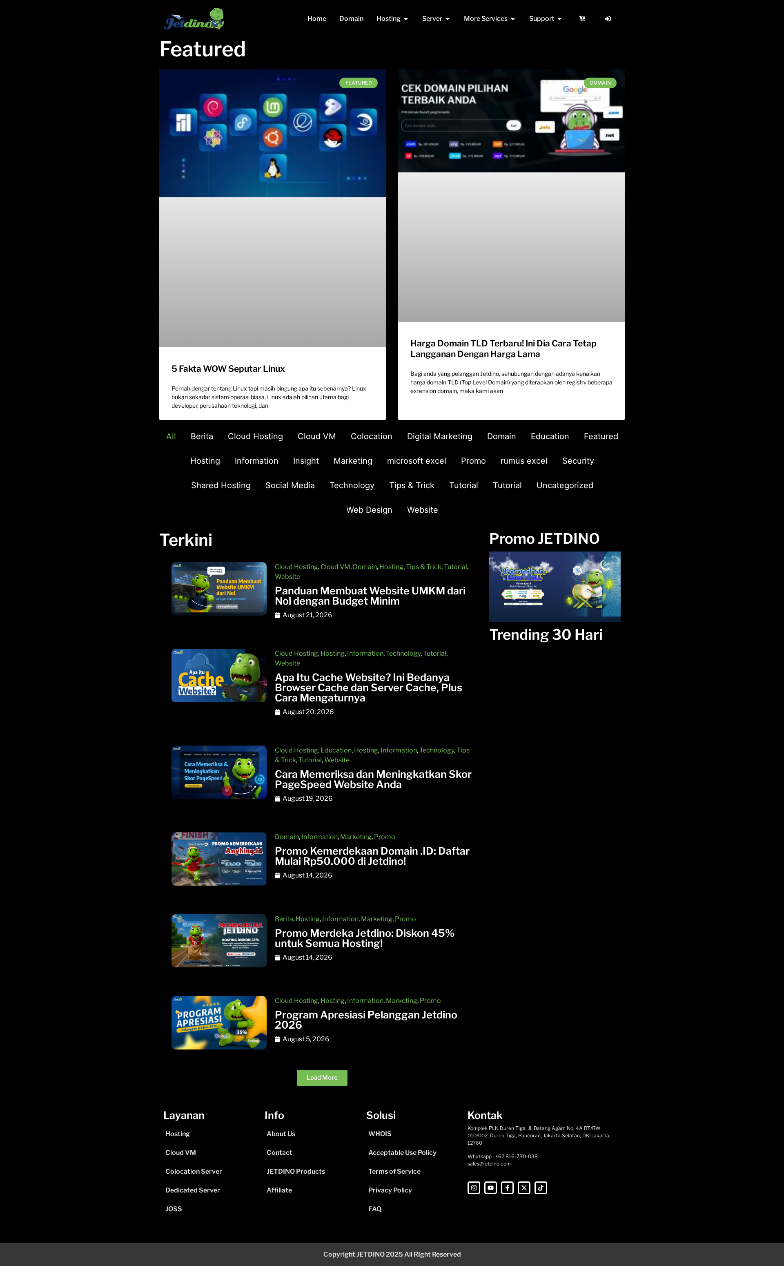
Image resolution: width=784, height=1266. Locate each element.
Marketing (353, 461)
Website (422, 510)
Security (578, 461)
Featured (601, 436)
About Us (281, 1134)
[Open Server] (447, 19)
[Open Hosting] (406, 19)
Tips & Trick (411, 485)
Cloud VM (317, 436)
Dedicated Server (192, 1190)
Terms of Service (394, 1171)
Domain (501, 436)
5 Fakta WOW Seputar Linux (228, 369)
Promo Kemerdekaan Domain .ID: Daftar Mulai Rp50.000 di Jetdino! (372, 856)
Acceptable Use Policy (402, 1153)
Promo (473, 461)
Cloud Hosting (255, 436)
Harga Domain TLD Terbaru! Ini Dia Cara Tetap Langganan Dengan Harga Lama (503, 348)
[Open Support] (559, 19)
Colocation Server (193, 1171)
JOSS (173, 1209)
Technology (352, 485)
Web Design (369, 510)
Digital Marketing (439, 436)
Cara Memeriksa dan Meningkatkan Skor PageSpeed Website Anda (373, 779)
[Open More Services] (513, 19)
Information (256, 461)
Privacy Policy (390, 1190)
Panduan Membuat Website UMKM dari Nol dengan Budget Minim (370, 596)
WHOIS (380, 1134)
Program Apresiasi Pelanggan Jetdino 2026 (366, 1020)
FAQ (374, 1209)
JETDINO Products (296, 1171)
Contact (279, 1153)
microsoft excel (416, 461)
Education (550, 436)
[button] (322, 1078)
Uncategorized (565, 485)
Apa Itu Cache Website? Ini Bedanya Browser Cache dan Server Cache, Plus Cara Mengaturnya (368, 687)
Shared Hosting (221, 485)
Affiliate (279, 1190)
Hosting (205, 461)
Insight (306, 461)
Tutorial (463, 485)
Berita (202, 436)
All (171, 436)
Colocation (371, 436)
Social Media (290, 485)
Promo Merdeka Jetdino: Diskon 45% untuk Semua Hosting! (364, 938)
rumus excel (524, 461)
